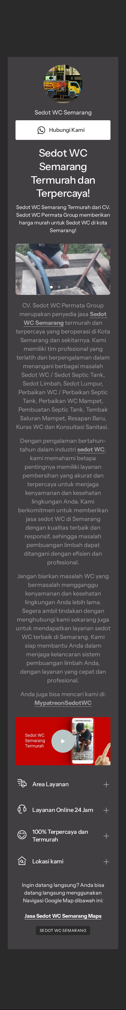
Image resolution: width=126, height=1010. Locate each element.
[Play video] (63, 741)
